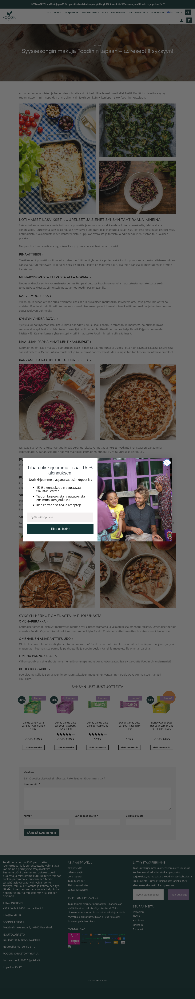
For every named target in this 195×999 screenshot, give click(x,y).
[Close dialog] (167, 462)
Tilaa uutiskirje (60, 528)
